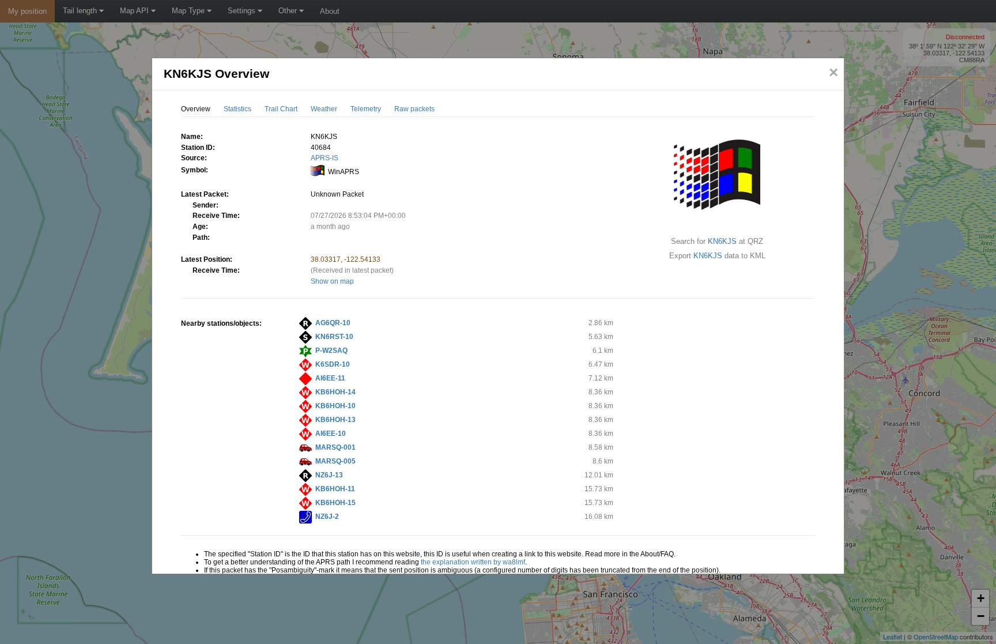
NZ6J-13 (329, 475)
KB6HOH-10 (335, 406)
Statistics (237, 109)
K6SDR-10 (332, 364)
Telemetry (365, 109)
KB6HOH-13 (335, 420)
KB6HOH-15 (335, 503)
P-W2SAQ (331, 351)
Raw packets (414, 109)
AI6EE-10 (330, 434)
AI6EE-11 (330, 378)
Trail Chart (281, 109)
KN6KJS (722, 241)
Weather (324, 109)
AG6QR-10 (332, 323)
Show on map (332, 281)
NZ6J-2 (327, 517)
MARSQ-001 (335, 447)
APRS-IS (324, 158)
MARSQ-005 (335, 461)
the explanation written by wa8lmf (473, 562)
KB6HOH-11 (335, 489)
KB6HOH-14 (335, 392)
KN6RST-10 (334, 337)
